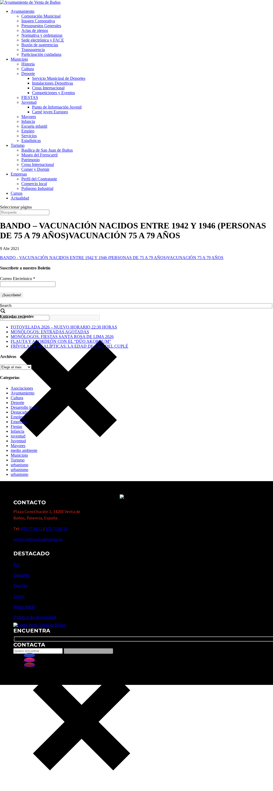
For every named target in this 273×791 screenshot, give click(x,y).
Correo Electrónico (17, 278)
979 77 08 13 (56, 528)
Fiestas (16, 426)
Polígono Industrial (37, 188)
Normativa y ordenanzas (41, 35)
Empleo (27, 131)
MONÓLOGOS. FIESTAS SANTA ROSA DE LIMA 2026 (62, 336)
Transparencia (33, 49)
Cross (19, 596)
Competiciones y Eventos (53, 92)
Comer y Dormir (35, 169)
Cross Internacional (48, 88)
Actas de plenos (34, 30)
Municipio (19, 59)
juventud (18, 436)
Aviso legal (24, 606)
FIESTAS (29, 97)
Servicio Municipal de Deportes (58, 78)
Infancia (28, 121)
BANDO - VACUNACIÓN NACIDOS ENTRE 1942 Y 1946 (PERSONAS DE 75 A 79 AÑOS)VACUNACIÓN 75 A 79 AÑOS (111, 257)
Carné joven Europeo (50, 112)
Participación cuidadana (41, 54)
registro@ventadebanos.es (38, 539)
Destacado (19, 412)
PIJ (16, 564)
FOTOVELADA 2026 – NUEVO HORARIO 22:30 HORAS (64, 327)
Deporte (28, 73)
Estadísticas (31, 140)
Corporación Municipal (41, 16)
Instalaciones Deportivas (52, 83)
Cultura (27, 68)
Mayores (28, 116)
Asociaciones (22, 388)
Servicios (29, 136)
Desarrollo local (24, 407)
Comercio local (34, 183)
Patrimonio (30, 159)
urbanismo (19, 465)
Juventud (29, 102)
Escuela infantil (34, 126)
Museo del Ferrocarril (39, 155)
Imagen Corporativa (38, 21)
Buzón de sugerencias (39, 45)
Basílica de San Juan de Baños (47, 150)
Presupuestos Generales (41, 25)
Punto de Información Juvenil (57, 107)
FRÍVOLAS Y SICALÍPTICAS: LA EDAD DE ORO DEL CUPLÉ (69, 346)
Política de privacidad (34, 617)
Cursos (16, 193)
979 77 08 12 (31, 528)
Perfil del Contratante (39, 179)
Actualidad (20, 198)
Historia (28, 64)
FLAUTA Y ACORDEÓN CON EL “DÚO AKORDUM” (61, 341)
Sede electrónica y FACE (42, 40)
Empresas (19, 174)
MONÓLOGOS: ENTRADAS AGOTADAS (50, 332)
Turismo (18, 145)
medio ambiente (24, 450)
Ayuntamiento (22, 11)
